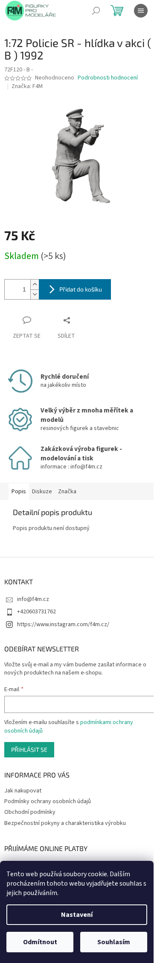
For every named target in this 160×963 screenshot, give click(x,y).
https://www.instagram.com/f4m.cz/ (63, 624)
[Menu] (140, 10)
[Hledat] (96, 10)
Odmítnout (40, 942)
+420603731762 (36, 611)
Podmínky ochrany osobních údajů (47, 801)
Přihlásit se (29, 749)
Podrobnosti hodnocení (108, 78)
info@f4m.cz (33, 599)
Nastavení (77, 914)
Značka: (27, 86)
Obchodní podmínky (29, 812)
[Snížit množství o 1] (34, 294)
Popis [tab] (19, 491)
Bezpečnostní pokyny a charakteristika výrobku (65, 823)
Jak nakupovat (22, 790)
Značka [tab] (67, 491)
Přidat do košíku (80, 289)
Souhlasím (113, 942)
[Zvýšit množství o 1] (34, 284)
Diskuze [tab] (42, 491)
